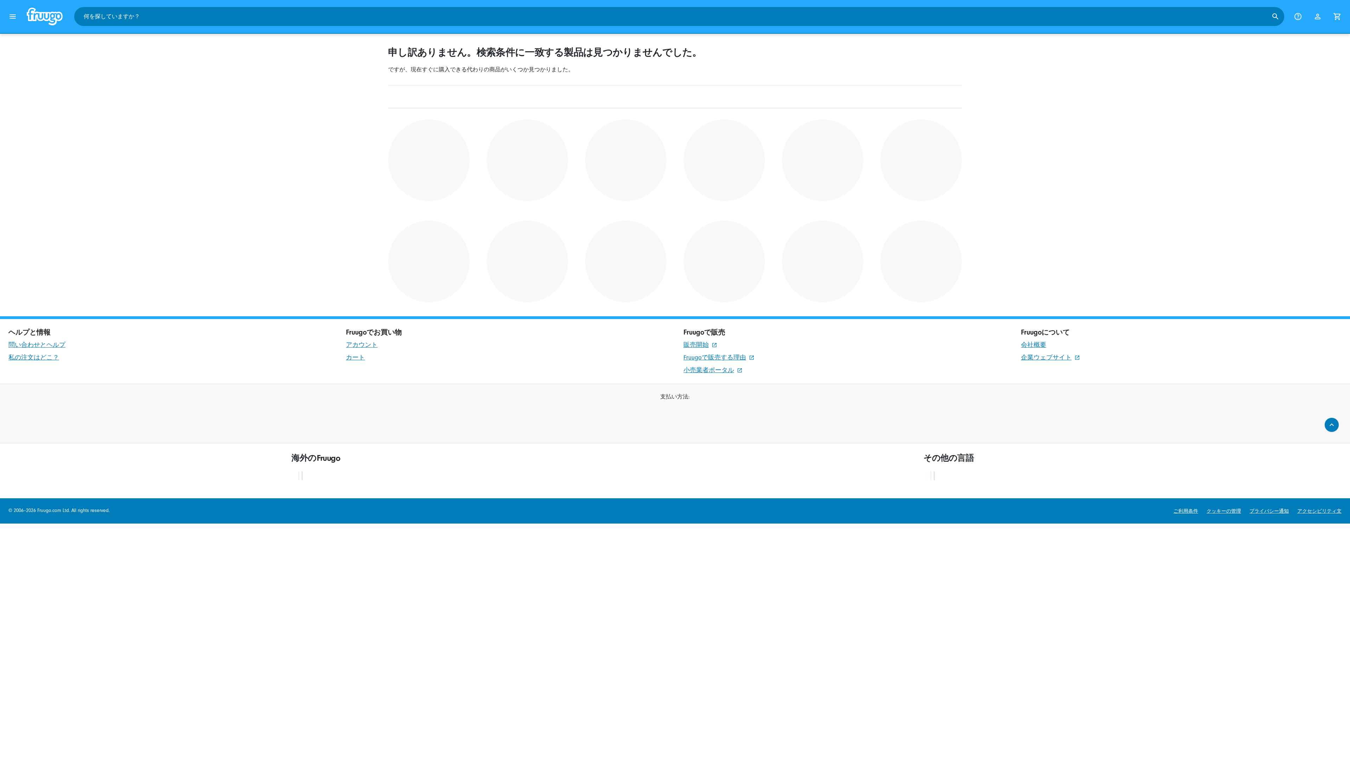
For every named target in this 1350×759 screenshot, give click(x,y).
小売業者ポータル (708, 370)
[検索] (1275, 16)
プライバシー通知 (1269, 511)
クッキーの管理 (1224, 511)
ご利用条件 (1186, 511)
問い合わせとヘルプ (36, 345)
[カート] (1337, 16)
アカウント (362, 345)
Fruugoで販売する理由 (714, 357)
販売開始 (696, 345)
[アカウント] (1318, 16)
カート (355, 357)
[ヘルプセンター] (1298, 16)
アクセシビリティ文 (1319, 511)
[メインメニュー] (13, 16)
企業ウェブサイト (1046, 357)
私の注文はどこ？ (33, 357)
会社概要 (1033, 345)
